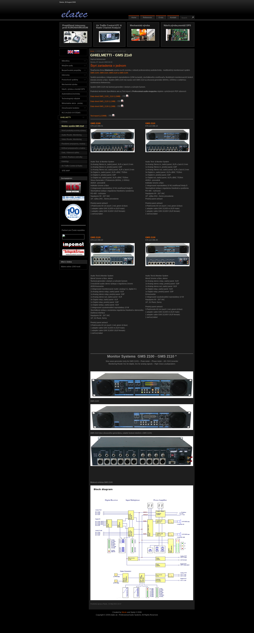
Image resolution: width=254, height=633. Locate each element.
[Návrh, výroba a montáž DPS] (177, 40)
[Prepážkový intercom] (75, 42)
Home (92, 51)
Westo (124, 612)
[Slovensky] (76, 53)
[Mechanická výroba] (143, 40)
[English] (70, 53)
